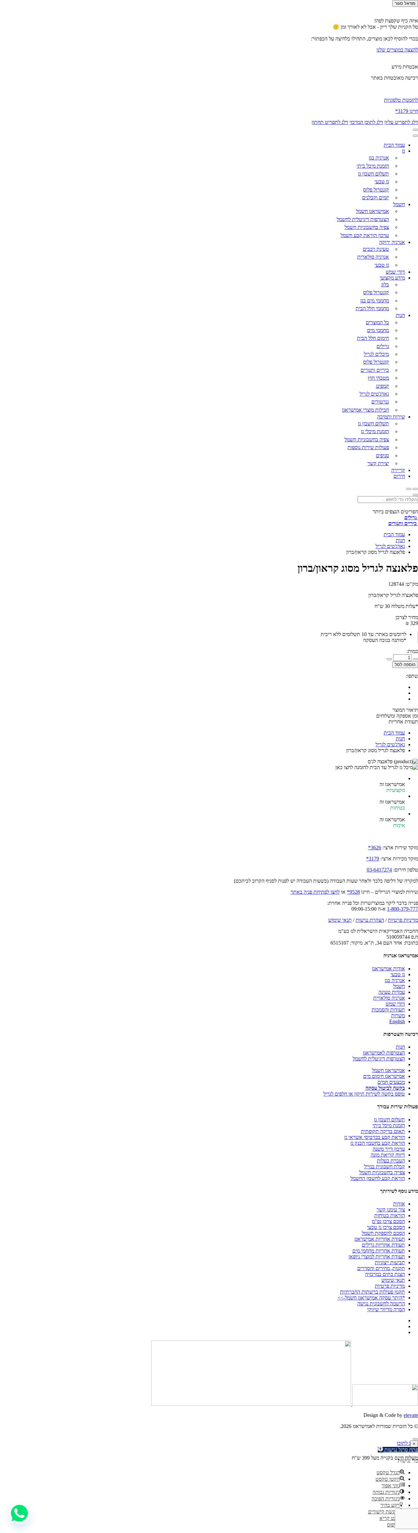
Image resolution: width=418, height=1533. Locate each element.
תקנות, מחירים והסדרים (381, 1268)
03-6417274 (379, 870)
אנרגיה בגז (379, 157)
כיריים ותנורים (375, 370)
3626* (374, 847)
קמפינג (382, 386)
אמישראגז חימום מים (384, 1076)
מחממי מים (378, 330)
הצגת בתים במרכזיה (385, 1274)
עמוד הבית (394, 145)
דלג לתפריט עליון (401, 122)
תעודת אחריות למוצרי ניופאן (376, 1256)
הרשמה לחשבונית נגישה (381, 1303)
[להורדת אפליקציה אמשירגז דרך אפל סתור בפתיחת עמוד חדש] (384, 1404)
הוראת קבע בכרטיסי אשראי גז (374, 1137)
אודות (399, 1204)
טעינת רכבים (376, 249)
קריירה (398, 470)
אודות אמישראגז (388, 968)
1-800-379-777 (402, 909)
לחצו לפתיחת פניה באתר (315, 892)
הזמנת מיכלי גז (375, 431)
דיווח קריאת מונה (388, 1155)
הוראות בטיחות (389, 1215)
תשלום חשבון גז (373, 173)
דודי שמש (395, 272)
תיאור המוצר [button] (405, 710)
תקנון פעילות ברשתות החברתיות (372, 1292)
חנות (400, 315)
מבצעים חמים (391, 1082)
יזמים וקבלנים (375, 197)
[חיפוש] (408, 489)
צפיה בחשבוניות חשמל (367, 227)
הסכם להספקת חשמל (383, 1233)
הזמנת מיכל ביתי (373, 166)
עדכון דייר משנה (389, 1149)
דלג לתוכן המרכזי (366, 122)
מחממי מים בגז (374, 300)
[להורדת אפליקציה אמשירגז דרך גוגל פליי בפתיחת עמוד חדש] (251, 1404)
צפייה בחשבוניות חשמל (382, 1172)
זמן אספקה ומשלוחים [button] (397, 716)
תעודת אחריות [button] (403, 721)
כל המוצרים (377, 322)
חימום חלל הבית (373, 338)
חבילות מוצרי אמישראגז (365, 410)
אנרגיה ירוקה (392, 242)
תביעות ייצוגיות (390, 1262)
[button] (391, 1472)
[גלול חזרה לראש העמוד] (415, 1439)
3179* (372, 858)
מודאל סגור (405, 3)
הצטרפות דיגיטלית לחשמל (363, 219)
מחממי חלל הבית (372, 308)
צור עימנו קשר (391, 1209)
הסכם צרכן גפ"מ (388, 1221)
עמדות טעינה (391, 992)
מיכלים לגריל (376, 354)
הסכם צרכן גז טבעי (386, 1227)
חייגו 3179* (406, 111)
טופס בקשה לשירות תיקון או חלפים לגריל (364, 1094)
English (397, 1021)
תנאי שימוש (340, 920)
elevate (411, 1415)
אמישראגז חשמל (372, 211)
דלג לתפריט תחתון (330, 122)
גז (403, 151)
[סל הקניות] (415, 489)
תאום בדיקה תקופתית (383, 1131)
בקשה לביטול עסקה (385, 1088)
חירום (399, 476)
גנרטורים (380, 401)
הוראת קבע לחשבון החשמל (377, 1178)
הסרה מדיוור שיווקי (386, 1309)
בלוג (385, 284)
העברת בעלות (391, 1160)
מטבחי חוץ (378, 378)
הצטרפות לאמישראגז (384, 1052)
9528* (353, 892)
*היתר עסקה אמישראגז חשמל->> (371, 1297)
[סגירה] (415, 136)
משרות (398, 1015)
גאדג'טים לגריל (374, 394)
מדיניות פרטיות (403, 920)
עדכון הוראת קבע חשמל (365, 235)
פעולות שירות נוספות (368, 447)
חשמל (399, 204)
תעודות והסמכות (388, 1009)
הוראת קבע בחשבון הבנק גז (377, 1143)
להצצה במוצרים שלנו (397, 50)
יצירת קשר (378, 463)
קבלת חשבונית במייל (384, 1166)
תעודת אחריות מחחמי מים (378, 1250)
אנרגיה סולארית (373, 257)
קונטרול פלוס (376, 189)
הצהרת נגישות (370, 920)
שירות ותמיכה (391, 416)
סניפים (382, 455)
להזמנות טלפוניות (401, 100)
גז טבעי (382, 181)
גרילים (383, 346)
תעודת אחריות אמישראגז (379, 1239)
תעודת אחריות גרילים (383, 1245)
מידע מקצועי (392, 278)
